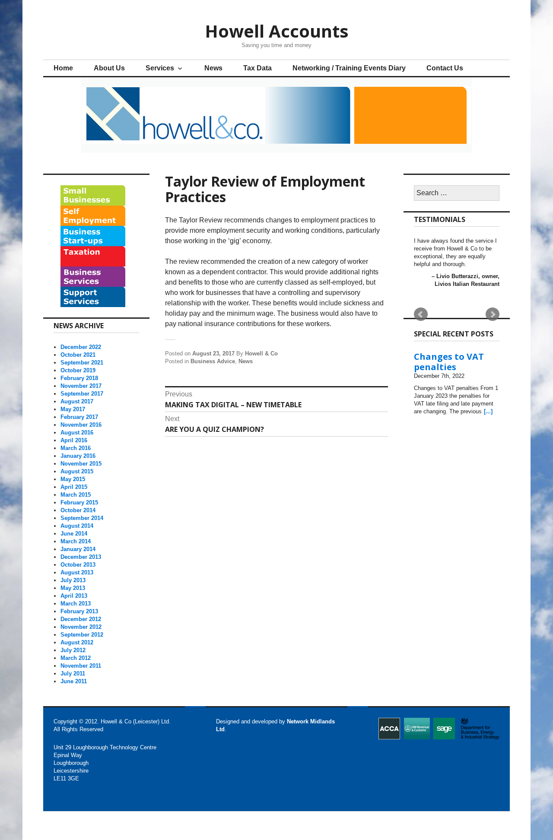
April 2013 (73, 596)
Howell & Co (261, 353)
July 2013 (73, 580)
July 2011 (72, 673)
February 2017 (79, 417)
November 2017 (81, 386)
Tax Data (257, 68)
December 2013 (80, 557)
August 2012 (76, 642)
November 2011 (80, 665)
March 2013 (75, 603)
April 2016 (73, 440)
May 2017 (72, 409)
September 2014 (81, 518)
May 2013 (72, 588)
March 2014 (75, 541)
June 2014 (73, 533)
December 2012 (80, 619)
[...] (488, 411)
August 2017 (76, 401)
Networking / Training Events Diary (349, 68)
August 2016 (76, 432)
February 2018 (79, 378)
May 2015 (72, 479)
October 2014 (77, 510)
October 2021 (77, 355)
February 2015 (79, 502)
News (213, 68)
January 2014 (77, 549)
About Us (109, 68)
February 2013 (79, 611)
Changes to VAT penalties (449, 362)
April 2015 (73, 487)
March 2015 (75, 494)
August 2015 (76, 471)
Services (160, 68)
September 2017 (81, 393)
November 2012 (81, 627)
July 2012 (73, 650)
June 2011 (73, 681)
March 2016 (75, 448)
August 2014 (76, 526)
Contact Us (444, 68)
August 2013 (76, 572)
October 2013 (77, 564)
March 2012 (75, 658)
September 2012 (81, 634)
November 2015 (81, 463)
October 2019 (77, 370)
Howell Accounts (277, 31)
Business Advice (213, 361)
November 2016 (81, 425)
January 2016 (77, 456)
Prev (421, 314)
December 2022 (80, 347)
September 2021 (81, 362)
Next (492, 314)
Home (63, 68)
